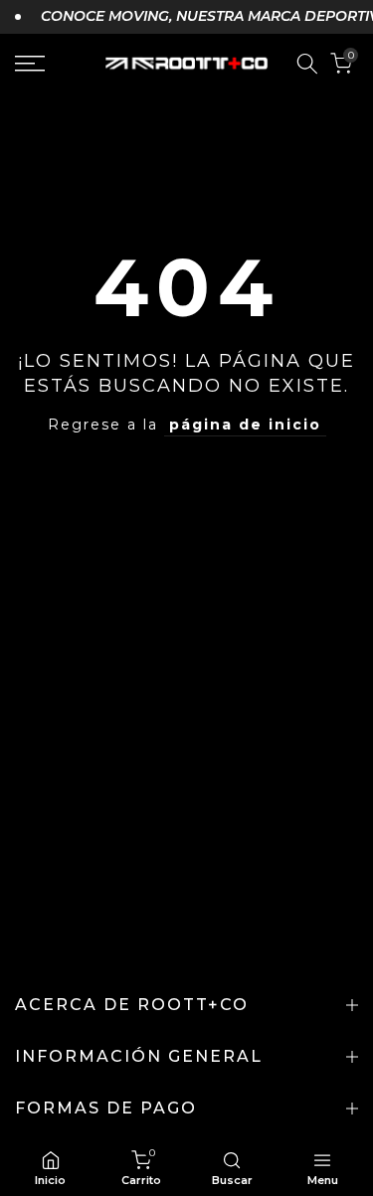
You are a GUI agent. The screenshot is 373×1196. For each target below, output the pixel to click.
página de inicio (245, 424)
